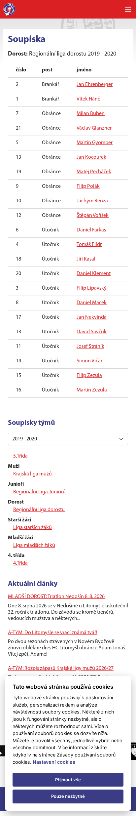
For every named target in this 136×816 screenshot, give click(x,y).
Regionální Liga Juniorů (39, 492)
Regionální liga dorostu (39, 509)
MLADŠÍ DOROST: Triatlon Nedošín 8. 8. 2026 (56, 596)
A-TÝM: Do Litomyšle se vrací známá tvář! (52, 632)
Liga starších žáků (32, 527)
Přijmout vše (68, 779)
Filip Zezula (89, 375)
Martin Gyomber (95, 142)
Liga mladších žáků (34, 545)
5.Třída (20, 456)
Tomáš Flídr (89, 244)
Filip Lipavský (92, 288)
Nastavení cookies (54, 762)
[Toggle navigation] (128, 9)
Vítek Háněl (89, 99)
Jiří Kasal (86, 259)
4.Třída (20, 563)
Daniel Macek (92, 303)
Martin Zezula (92, 390)
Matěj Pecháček (94, 172)
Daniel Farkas (91, 230)
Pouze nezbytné (68, 796)
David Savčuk (92, 332)
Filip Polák (88, 186)
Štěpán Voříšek (93, 215)
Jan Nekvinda (92, 317)
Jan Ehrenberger (95, 84)
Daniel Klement (94, 273)
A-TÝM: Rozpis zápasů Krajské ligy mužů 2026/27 (61, 668)
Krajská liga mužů (32, 474)
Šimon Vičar (89, 361)
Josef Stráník (90, 346)
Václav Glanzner (94, 128)
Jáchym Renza (92, 201)
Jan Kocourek (91, 157)
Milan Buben (91, 113)
